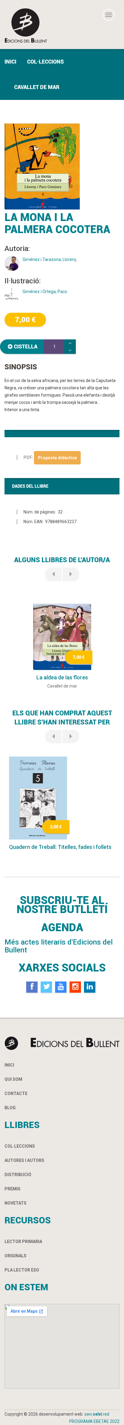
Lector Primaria (23, 1241)
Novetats (15, 1203)
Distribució (18, 1174)
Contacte (16, 1093)
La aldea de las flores (62, 677)
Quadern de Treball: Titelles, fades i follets (60, 847)
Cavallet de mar (36, 87)
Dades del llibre (30, 486)
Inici (10, 61)
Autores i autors (24, 1160)
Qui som (13, 1079)
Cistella (25, 346)
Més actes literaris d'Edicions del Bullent (59, 946)
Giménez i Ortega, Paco (45, 291)
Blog (10, 1107)
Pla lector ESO (22, 1270)
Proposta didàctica (57, 457)
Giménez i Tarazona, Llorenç (49, 259)
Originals (15, 1255)
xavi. (96, 1414)
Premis (12, 1188)
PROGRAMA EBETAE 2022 (94, 1421)
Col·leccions (45, 61)
